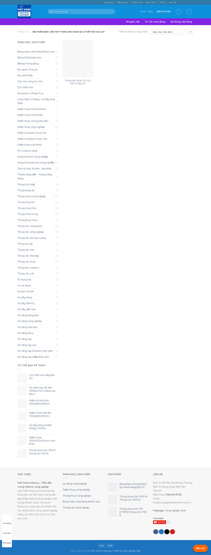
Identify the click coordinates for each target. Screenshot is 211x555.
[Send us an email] (186, 2)
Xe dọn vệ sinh (25, 291)
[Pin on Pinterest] (172, 531)
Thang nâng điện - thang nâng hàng (34, 176)
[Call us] (189, 2)
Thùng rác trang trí (28, 267)
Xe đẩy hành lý (25, 303)
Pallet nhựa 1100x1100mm (31, 109)
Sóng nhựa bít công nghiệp (32, 156)
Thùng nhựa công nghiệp (31, 196)
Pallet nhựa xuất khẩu (29, 144)
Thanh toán (137, 2)
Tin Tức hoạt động (155, 21)
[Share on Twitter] (161, 531)
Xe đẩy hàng (24, 297)
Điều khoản (122, 2)
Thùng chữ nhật (26, 184)
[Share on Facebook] (155, 531)
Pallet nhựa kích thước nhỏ (32, 138)
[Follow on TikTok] (182, 2)
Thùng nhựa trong (27, 214)
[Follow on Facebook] (179, 2)
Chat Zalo (7, 533)
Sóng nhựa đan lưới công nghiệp (35, 162)
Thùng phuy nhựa (27, 220)
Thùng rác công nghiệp (30, 231)
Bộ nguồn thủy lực (27, 69)
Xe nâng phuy (25, 333)
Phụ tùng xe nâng (27, 150)
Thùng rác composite (29, 226)
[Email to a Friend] (166, 531)
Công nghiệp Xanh (175, 510)
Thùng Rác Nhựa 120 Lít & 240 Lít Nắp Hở (78, 82)
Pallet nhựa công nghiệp (31, 127)
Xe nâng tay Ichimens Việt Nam (35, 350)
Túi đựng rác (24, 279)
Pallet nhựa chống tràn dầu (32, 120)
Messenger (7, 543)
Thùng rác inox (25, 249)
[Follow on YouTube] (192, 2)
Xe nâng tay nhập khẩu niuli (33, 356)
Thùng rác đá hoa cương (31, 237)
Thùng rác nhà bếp (28, 255)
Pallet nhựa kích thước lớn (31, 132)
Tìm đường (7, 523)
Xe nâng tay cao (26, 345)
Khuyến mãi (133, 21)
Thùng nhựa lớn (26, 202)
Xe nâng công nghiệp (29, 321)
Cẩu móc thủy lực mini (29, 81)
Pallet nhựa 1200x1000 (30, 114)
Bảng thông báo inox (29, 57)
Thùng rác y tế (25, 273)
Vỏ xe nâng (23, 285)
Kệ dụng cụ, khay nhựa (30, 93)
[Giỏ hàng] (189, 11)
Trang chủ (109, 2)
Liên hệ (172, 2)
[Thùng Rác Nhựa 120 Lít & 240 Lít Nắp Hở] (78, 58)
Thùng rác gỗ (25, 243)
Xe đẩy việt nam (26, 309)
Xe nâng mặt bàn (27, 327)
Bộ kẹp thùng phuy (28, 63)
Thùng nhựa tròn (26, 208)
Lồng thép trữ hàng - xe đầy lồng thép (36, 101)
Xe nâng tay (24, 339)
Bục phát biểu (25, 75)
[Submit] (111, 11)
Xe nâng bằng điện (28, 315)
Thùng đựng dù (26, 190)
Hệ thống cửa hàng (181, 21)
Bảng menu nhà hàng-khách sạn (36, 51)
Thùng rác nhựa (26, 261)
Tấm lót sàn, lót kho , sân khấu (34, 168)
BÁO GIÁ (200, 548)
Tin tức (162, 2)
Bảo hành (151, 2)
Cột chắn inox (25, 87)
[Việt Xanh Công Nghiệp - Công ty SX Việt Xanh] (30, 11)
